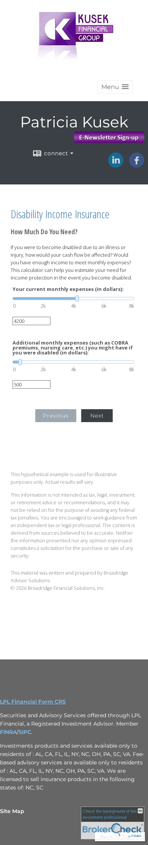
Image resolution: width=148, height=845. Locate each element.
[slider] (73, 298)
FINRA (8, 732)
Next (97, 415)
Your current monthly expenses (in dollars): (68, 289)
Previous (56, 415)
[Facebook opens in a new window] (136, 165)
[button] (115, 87)
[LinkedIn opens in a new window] (115, 165)
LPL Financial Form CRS (33, 701)
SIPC (25, 732)
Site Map (12, 811)
